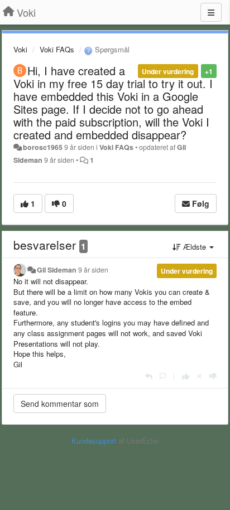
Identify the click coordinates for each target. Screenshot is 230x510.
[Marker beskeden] (163, 376)
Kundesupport (93, 440)
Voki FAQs (57, 49)
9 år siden (93, 270)
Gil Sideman (56, 270)
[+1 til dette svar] (185, 376)
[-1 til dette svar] (213, 376)
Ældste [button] (194, 246)
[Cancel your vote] (199, 376)
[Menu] (211, 12)
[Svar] (148, 376)
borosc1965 (43, 147)
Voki (20, 49)
